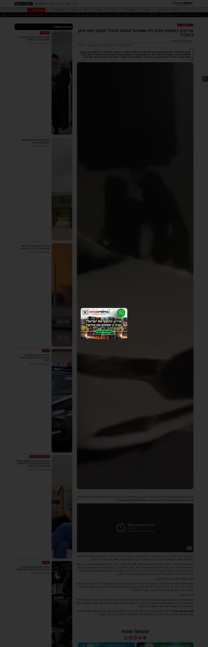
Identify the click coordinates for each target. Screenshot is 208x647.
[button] (85, 312)
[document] (104, 323)
